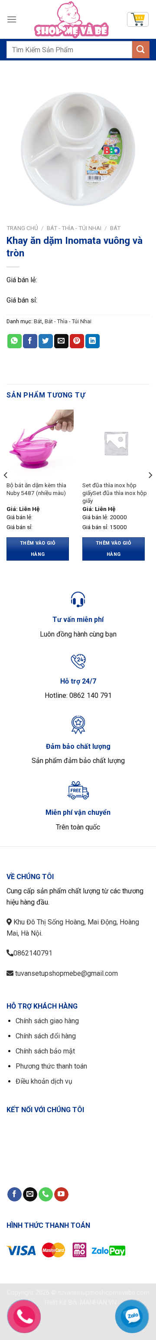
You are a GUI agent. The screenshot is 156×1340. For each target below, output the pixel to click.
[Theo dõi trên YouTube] (61, 1194)
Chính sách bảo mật (45, 1051)
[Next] (150, 493)
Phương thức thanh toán (51, 1066)
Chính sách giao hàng (47, 1021)
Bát (115, 227)
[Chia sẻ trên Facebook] (30, 341)
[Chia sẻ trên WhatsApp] (14, 341)
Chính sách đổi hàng (46, 1036)
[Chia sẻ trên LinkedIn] (92, 341)
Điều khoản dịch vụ (44, 1081)
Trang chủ (22, 227)
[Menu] (11, 19)
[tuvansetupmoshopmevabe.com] (71, 19)
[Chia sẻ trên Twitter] (46, 341)
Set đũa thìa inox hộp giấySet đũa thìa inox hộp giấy (114, 493)
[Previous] (6, 493)
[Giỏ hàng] (138, 19)
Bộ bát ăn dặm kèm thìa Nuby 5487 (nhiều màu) (36, 489)
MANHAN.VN (98, 1302)
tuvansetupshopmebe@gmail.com (65, 973)
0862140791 (32, 953)
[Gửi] (141, 49)
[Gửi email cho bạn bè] (61, 341)
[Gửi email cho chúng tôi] (30, 1194)
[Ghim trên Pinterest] (77, 341)
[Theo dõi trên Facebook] (14, 1194)
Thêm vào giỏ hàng (37, 548)
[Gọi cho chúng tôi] (46, 1194)
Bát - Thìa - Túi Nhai (74, 227)
